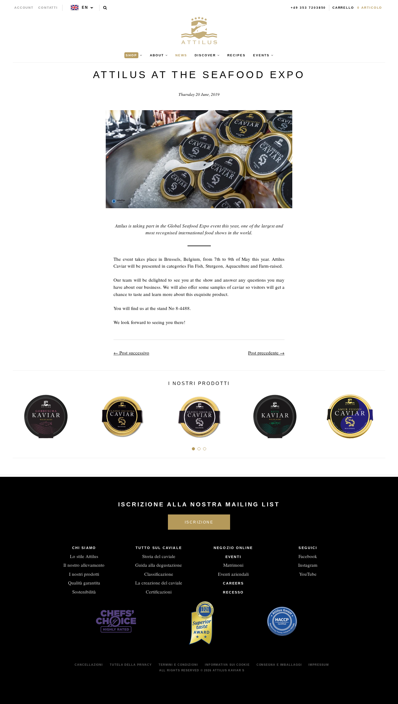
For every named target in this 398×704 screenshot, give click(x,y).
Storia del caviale (158, 556)
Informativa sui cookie (227, 664)
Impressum (318, 664)
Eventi (233, 557)
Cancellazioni (89, 664)
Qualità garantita (84, 583)
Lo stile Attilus (84, 556)
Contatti (48, 7)
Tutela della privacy (131, 664)
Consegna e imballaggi (279, 664)
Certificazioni (159, 592)
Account (24, 7)
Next (378, 414)
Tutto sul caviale (159, 548)
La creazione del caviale (158, 583)
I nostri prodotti (84, 574)
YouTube (308, 574)
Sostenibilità (84, 592)
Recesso (233, 592)
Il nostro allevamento (83, 565)
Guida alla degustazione (158, 565)
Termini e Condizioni (178, 664)
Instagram (307, 565)
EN (85, 7)
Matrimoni (233, 565)
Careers (233, 583)
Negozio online (233, 548)
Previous (20, 414)
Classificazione (158, 574)
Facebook (307, 556)
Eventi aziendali (233, 574)
